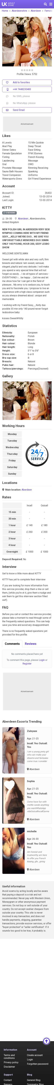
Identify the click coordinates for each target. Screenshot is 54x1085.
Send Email (19, 110)
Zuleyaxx (32, 731)
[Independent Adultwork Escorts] (8, 4)
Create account (35, 1055)
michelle (32, 831)
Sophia (31, 781)
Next (48, 400)
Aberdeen (36, 10)
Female (48, 10)
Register (27, 663)
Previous (6, 400)
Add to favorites (21, 82)
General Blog (33, 1080)
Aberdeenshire (19, 10)
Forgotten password (37, 1063)
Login (42, 660)
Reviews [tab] (30, 644)
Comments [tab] (12, 644)
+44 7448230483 (22, 89)
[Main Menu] (50, 4)
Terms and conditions (9, 1056)
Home (5, 10)
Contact (8, 1080)
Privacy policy (11, 1062)
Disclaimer (9, 1066)
